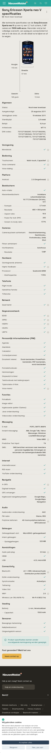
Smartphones (36, 705)
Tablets (5, 709)
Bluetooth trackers (30, 713)
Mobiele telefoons (9, 705)
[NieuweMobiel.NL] (16, 3)
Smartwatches (18, 709)
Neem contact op (12, 656)
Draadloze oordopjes (10, 713)
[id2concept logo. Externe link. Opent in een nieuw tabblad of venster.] (3, 719)
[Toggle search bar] (40, 3)
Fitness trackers (34, 709)
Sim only (24, 705)
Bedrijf (5, 695)
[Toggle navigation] (4, 3)
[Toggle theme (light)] (35, 3)
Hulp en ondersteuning (14, 687)
